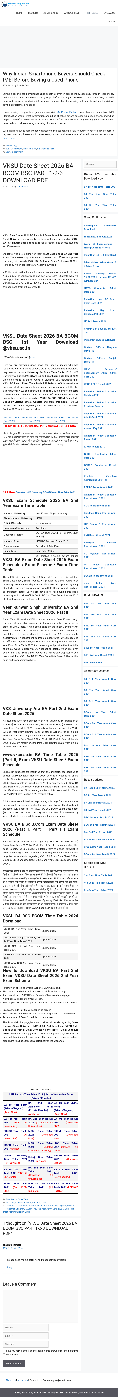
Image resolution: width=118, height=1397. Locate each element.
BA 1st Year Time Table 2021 (100, 186)
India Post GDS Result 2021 (99, 339)
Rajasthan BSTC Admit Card (100, 255)
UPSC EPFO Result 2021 (98, 384)
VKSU (43, 1202)
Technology (11, 145)
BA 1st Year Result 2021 (97, 795)
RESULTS (33, 13)
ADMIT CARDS (50, 13)
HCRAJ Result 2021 (95, 321)
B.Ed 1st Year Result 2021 (98, 647)
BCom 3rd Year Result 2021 (99, 854)
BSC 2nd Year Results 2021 (99, 824)
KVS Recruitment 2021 (97, 535)
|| (27, 1094)
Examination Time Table (17, 1199)
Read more (9, 138)
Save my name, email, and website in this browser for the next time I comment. (42, 1352)
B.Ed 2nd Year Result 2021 (99, 655)
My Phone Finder (66, 112)
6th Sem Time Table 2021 (98, 890)
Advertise (22, 1380)
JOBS (109, 21)
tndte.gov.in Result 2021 (98, 236)
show (32, 357)
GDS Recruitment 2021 (97, 505)
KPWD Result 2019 (94, 446)
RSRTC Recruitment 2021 (99, 487)
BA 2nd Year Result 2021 (98, 802)
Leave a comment (14, 152)
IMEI (8, 149)
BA (13, 1202)
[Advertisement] (59, 46)
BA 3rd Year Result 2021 (98, 810)
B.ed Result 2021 (93, 662)
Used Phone (16, 149)
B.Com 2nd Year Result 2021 (100, 846)
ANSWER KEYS (72, 13)
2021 (93, 715)
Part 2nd (36, 1202)
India (52, 149)
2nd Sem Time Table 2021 (99, 875)
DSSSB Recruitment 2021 (98, 575)
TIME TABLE (91, 13)
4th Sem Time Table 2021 (98, 882)
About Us (11, 1380)
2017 (8, 1202)
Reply (9, 1267)
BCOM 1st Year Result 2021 (99, 839)
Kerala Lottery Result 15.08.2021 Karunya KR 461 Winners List (100, 277)
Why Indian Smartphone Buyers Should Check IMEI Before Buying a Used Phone (54, 77)
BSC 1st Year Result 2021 (98, 817)
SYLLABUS (109, 13)
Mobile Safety (29, 149)
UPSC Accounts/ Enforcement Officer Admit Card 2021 (100, 373)
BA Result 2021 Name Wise (99, 787)
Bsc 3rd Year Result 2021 (98, 832)
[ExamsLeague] (16, 4)
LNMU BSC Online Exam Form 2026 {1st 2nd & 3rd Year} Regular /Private (40, 1205)
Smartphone (43, 149)
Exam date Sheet (23, 1202)
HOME (19, 13)
